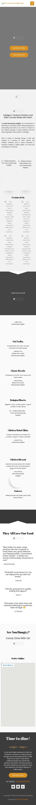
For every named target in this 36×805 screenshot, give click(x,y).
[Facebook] (13, 787)
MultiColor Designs (22, 799)
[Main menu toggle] (32, 3)
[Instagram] (18, 787)
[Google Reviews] (23, 787)
